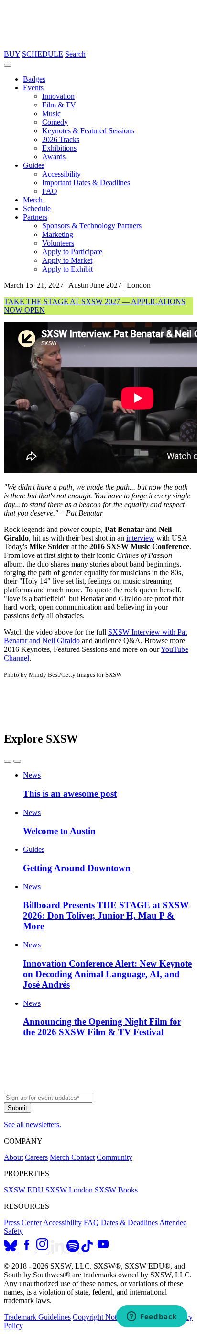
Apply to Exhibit (67, 269)
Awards (54, 157)
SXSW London (70, 1190)
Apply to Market (67, 260)
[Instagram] (43, 1250)
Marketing (57, 234)
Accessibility (61, 174)
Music (51, 113)
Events (33, 87)
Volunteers (58, 243)
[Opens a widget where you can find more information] (151, 1317)
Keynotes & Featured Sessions (88, 131)
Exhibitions (59, 148)
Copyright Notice (99, 1317)
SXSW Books (116, 1190)
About (13, 1157)
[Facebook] (27, 1250)
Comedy (55, 122)
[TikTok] (87, 1250)
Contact (83, 1157)
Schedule (37, 208)
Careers (36, 1157)
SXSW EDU (24, 1190)
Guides (33, 165)
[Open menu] (7, 65)
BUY (12, 54)
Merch (33, 200)
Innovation (58, 96)
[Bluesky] (11, 1250)
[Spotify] (73, 1250)
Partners (35, 217)
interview (140, 538)
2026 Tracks (60, 139)
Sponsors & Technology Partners (92, 226)
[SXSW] (98, 45)
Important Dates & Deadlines (86, 182)
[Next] (17, 761)
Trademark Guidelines (37, 1317)
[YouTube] (103, 1250)
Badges (34, 79)
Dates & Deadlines (129, 1222)
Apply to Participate (72, 252)
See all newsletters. (32, 1125)
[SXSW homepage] (98, 1088)
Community (114, 1157)
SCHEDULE (42, 54)
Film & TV (59, 105)
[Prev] (7, 761)
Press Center (23, 1222)
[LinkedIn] (58, 1250)
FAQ (49, 191)
